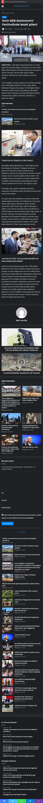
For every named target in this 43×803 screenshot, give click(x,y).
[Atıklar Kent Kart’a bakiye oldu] (7, 708)
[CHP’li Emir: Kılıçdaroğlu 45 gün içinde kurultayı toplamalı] (7, 690)
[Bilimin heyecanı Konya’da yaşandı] (7, 557)
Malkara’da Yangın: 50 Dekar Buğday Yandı (30, 399)
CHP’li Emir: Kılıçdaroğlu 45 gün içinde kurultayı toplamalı (26, 689)
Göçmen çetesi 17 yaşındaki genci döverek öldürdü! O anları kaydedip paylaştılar (27, 672)
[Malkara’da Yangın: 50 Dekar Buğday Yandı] (31, 391)
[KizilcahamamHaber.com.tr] (22, 6)
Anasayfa (6, 13)
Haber (12, 13)
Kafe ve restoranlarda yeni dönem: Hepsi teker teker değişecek (10, 449)
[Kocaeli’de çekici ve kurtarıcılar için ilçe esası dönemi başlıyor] (7, 646)
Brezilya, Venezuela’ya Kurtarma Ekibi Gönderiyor (10, 427)
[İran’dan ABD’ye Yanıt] (31, 440)
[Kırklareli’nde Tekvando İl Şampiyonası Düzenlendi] (7, 699)
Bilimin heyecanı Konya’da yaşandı (15, 1)
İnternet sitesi (6, 507)
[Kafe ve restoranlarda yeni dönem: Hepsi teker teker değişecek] (11, 440)
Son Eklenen (21, 532)
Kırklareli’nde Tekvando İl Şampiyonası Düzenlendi (24, 698)
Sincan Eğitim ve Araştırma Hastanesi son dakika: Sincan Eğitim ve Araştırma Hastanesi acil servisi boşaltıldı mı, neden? (11, 403)
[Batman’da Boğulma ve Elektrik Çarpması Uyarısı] (7, 663)
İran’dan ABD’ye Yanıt (30, 447)
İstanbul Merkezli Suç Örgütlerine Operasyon (30, 426)
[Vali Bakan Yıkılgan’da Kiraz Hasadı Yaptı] (7, 602)
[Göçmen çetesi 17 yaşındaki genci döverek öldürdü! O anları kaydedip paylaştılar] (7, 672)
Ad (3, 493)
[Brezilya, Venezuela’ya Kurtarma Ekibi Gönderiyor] (11, 418)
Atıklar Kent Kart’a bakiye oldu (26, 706)
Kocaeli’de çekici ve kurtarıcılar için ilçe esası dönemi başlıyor (27, 645)
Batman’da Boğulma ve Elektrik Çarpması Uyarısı (26, 662)
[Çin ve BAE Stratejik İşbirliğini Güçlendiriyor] (7, 682)
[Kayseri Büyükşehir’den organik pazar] (7, 593)
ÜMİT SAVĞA (8, 29)
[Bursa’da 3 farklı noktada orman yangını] (7, 121)
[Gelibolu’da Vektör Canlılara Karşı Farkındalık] (7, 655)
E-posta (5, 500)
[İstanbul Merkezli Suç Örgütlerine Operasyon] (31, 418)
